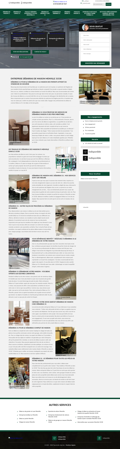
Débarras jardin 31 (67, 12)
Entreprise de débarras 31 (57, 12)
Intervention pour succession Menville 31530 (90, 422)
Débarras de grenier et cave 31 (45, 13)
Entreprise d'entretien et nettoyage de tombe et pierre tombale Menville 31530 (89, 417)
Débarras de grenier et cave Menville (30, 411)
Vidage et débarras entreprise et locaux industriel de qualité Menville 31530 (88, 412)
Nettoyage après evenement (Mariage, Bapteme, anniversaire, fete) (108, 13)
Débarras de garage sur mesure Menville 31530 (60, 421)
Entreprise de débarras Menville (28, 415)
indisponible (15, 3)
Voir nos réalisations (20, 52)
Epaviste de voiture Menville (56, 411)
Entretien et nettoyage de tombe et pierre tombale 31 (90, 13)
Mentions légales (70, 445)
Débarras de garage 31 (17, 12)
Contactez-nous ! (41, 52)
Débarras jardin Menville (26, 418)
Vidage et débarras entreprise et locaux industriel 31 (30, 13)
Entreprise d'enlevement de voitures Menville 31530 (58, 416)
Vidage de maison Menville (27, 422)
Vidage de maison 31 (77, 12)
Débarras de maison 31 (6, 12)
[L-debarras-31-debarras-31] (15, 438)
